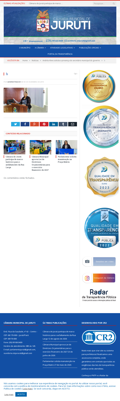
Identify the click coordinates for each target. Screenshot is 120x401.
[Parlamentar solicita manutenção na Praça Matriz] (66, 147)
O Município (24, 47)
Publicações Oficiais (89, 47)
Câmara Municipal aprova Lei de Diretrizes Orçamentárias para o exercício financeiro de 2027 (46, 3)
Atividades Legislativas (61, 47)
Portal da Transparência (60, 54)
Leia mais (27, 388)
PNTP (94, 375)
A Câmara (39, 47)
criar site (99, 350)
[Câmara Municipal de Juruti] (60, 25)
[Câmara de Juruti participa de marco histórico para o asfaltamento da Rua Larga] (14, 147)
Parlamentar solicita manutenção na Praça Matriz (67, 159)
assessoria (87, 358)
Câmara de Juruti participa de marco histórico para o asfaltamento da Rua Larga (15, 162)
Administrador (14, 82)
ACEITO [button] (21, 394)
